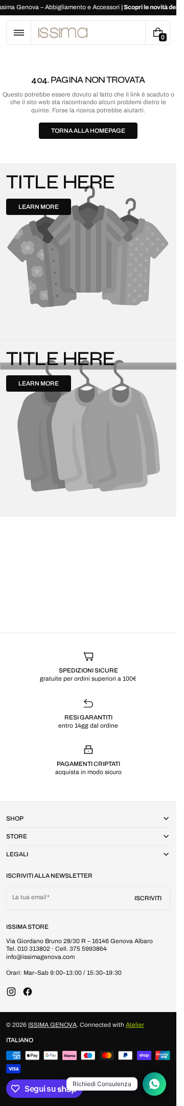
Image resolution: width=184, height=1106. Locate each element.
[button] (19, 32)
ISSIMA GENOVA (52, 1024)
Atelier (135, 1024)
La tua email (29, 897)
